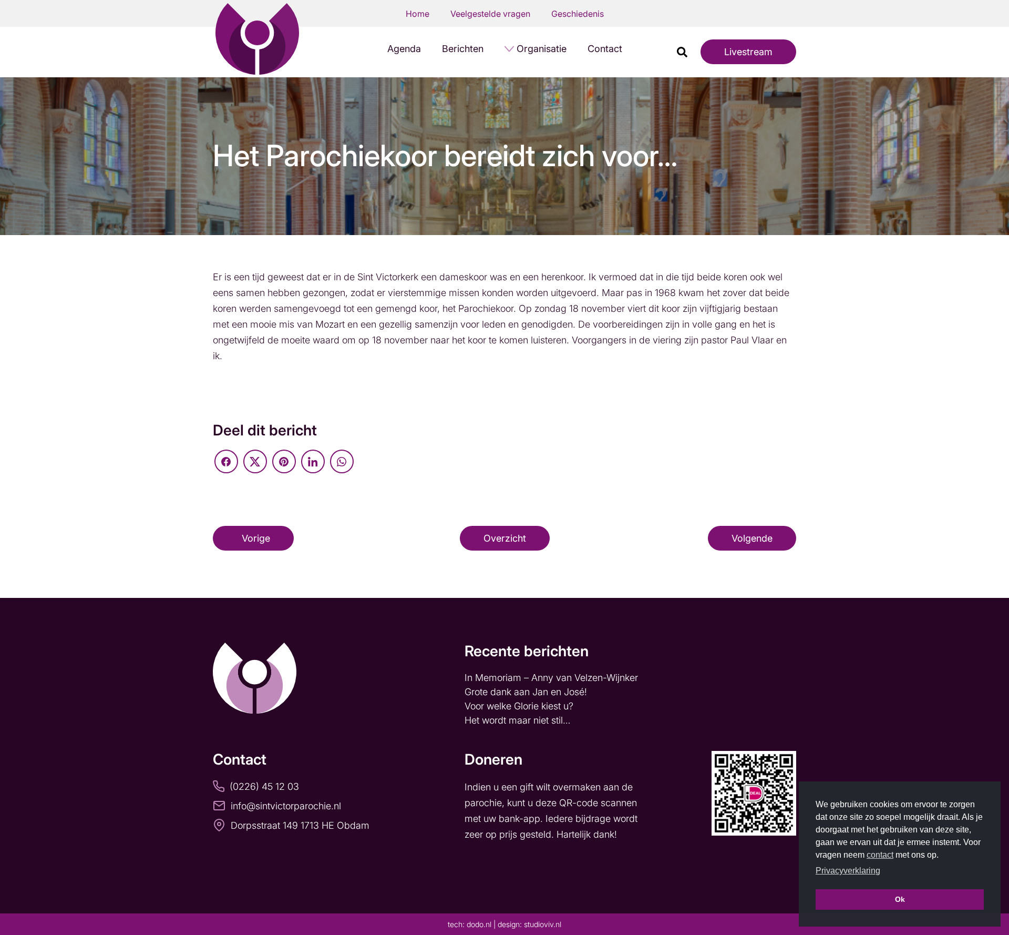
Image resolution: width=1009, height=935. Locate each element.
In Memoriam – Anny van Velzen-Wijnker (553, 677)
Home (417, 13)
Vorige (256, 538)
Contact (605, 48)
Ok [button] (900, 899)
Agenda (404, 48)
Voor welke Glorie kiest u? (519, 706)
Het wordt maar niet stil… (519, 720)
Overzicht (504, 538)
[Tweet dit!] (255, 461)
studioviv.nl (542, 924)
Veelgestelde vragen (490, 13)
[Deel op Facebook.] (226, 461)
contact (880, 854)
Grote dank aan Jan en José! (527, 691)
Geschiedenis (577, 13)
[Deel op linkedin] (313, 461)
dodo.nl (479, 924)
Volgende (752, 538)
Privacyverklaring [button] (848, 870)
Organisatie (542, 48)
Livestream (748, 51)
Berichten (462, 48)
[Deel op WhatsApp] (342, 461)
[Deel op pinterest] (284, 461)
